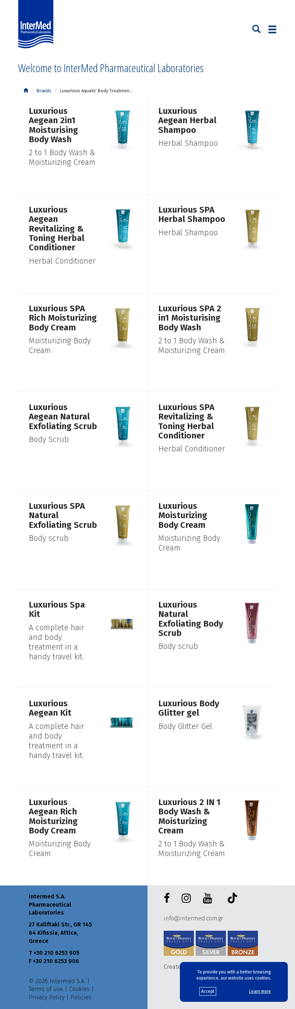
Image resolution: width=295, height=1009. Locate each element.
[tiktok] (230, 899)
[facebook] (168, 899)
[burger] (272, 29)
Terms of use (46, 989)
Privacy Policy (46, 997)
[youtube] (209, 899)
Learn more (260, 991)
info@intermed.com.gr (193, 918)
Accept (207, 991)
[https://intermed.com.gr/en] (25, 90)
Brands (43, 90)
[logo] (37, 24)
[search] (256, 28)
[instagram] (188, 899)
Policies (81, 997)
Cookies (79, 989)
